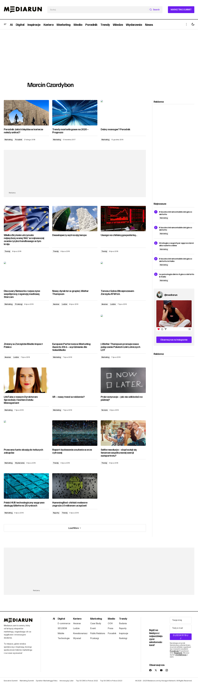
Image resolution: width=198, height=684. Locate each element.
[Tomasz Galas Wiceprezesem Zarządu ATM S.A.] (123, 274)
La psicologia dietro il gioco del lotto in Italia (176, 275)
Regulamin (178, 653)
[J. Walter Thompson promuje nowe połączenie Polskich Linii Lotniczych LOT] (123, 327)
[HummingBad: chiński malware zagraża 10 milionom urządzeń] (74, 486)
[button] (5, 24)
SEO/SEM (62, 628)
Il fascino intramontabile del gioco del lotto (175, 213)
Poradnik (18, 140)
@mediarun (170, 294)
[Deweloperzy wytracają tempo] (74, 218)
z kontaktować (181, 655)
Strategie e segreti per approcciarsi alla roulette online (176, 244)
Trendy (7, 251)
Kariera (77, 618)
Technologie (64, 638)
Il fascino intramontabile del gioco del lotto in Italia (175, 260)
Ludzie (64, 304)
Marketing (9, 140)
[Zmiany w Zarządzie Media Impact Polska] (26, 327)
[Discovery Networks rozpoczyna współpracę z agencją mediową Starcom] (26, 274)
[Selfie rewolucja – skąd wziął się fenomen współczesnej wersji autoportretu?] (123, 433)
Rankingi (123, 638)
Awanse (56, 304)
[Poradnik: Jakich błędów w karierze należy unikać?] (26, 112)
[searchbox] (97, 9)
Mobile (61, 633)
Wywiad (77, 638)
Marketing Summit (27, 681)
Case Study (95, 623)
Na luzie (105, 410)
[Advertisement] (99, 50)
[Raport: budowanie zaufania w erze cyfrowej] (74, 433)
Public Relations (97, 633)
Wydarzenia (19, 463)
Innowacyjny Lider (67, 681)
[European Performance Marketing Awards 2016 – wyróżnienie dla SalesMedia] (74, 327)
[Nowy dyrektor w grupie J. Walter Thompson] (74, 274)
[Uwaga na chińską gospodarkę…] (123, 218)
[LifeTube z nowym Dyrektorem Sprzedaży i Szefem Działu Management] (26, 380)
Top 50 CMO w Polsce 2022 (87, 681)
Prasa (110, 628)
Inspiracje (123, 633)
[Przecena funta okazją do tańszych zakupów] (26, 433)
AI (54, 618)
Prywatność (174, 651)
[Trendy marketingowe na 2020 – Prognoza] (74, 112)
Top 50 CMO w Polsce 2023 (111, 681)
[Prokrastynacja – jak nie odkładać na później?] (123, 380)
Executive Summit (11, 681)
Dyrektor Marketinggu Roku (46, 681)
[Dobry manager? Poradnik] (123, 112)
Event (93, 628)
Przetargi (18, 304)
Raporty (56, 513)
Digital (61, 618)
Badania (123, 623)
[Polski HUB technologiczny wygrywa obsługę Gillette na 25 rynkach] (26, 486)
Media (111, 618)
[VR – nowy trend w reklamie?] (74, 380)
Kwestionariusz (80, 633)
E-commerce (64, 623)
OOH (110, 623)
